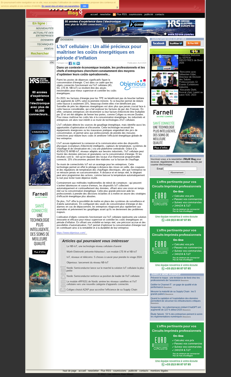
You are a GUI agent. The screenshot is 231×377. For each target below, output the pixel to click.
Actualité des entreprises (43, 34)
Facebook (158, 43)
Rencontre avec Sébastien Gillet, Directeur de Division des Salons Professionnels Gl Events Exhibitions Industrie (190, 79)
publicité (148, 14)
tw (74, 63)
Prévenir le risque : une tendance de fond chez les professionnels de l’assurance (175, 279)
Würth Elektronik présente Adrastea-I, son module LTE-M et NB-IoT (102, 251)
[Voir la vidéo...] (165, 69)
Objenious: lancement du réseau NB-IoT (87, 262)
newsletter (105, 14)
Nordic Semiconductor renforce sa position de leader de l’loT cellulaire (103, 276)
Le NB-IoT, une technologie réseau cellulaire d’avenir (94, 246)
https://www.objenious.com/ (71, 232)
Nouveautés (44, 28)
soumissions (135, 14)
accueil (94, 14)
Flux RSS (121, 14)
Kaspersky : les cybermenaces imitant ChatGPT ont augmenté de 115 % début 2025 (176, 308)
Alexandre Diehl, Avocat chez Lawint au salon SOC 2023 (191, 92)
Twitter (176, 43)
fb (70, 63)
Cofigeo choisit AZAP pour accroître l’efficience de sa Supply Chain (102, 289)
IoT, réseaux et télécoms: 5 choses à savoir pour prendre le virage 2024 (104, 257)
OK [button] (84, 6)
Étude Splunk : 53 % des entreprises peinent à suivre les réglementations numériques (176, 315)
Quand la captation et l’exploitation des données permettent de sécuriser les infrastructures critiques (176, 299)
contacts (159, 14)
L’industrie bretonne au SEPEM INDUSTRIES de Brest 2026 (191, 59)
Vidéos (48, 48)
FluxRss (193, 43)
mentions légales (159, 370)
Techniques (45, 44)
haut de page (69, 370)
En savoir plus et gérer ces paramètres (60, 6)
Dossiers (47, 39)
